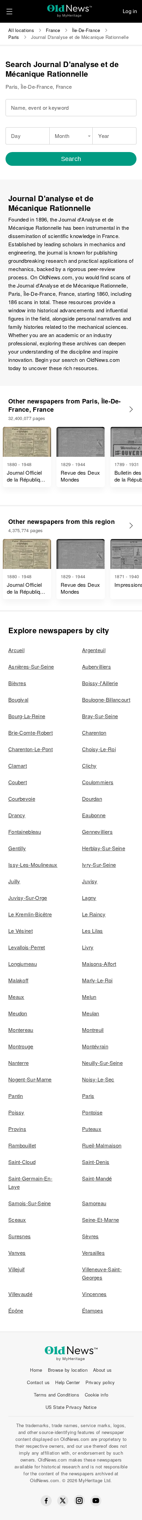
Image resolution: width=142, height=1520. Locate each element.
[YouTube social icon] (95, 1500)
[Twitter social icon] (62, 1500)
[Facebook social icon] (46, 1500)
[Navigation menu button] (9, 11)
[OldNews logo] (69, 9)
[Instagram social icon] (79, 1500)
